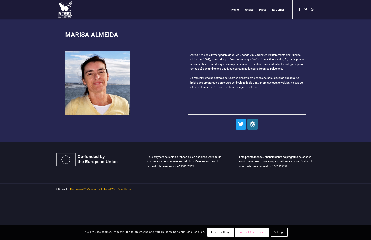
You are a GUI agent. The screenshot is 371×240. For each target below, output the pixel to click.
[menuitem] (235, 9)
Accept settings (220, 232)
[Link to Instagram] (312, 9)
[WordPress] (252, 124)
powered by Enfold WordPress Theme (111, 189)
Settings (279, 232)
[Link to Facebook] (299, 9)
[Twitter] (241, 124)
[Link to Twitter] (306, 9)
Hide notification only (252, 232)
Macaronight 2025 (80, 189)
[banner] (247, 83)
